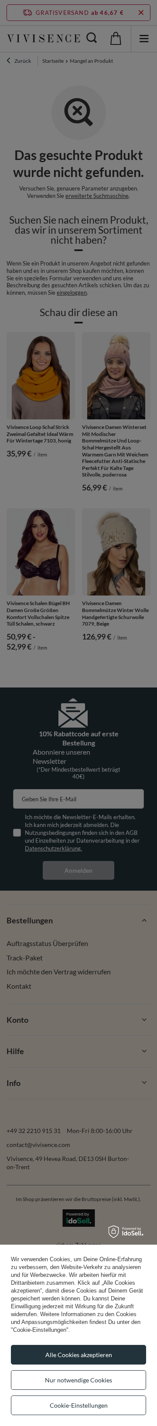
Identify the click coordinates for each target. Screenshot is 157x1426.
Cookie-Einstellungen (79, 1405)
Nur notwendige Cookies (78, 1380)
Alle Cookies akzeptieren (78, 1354)
